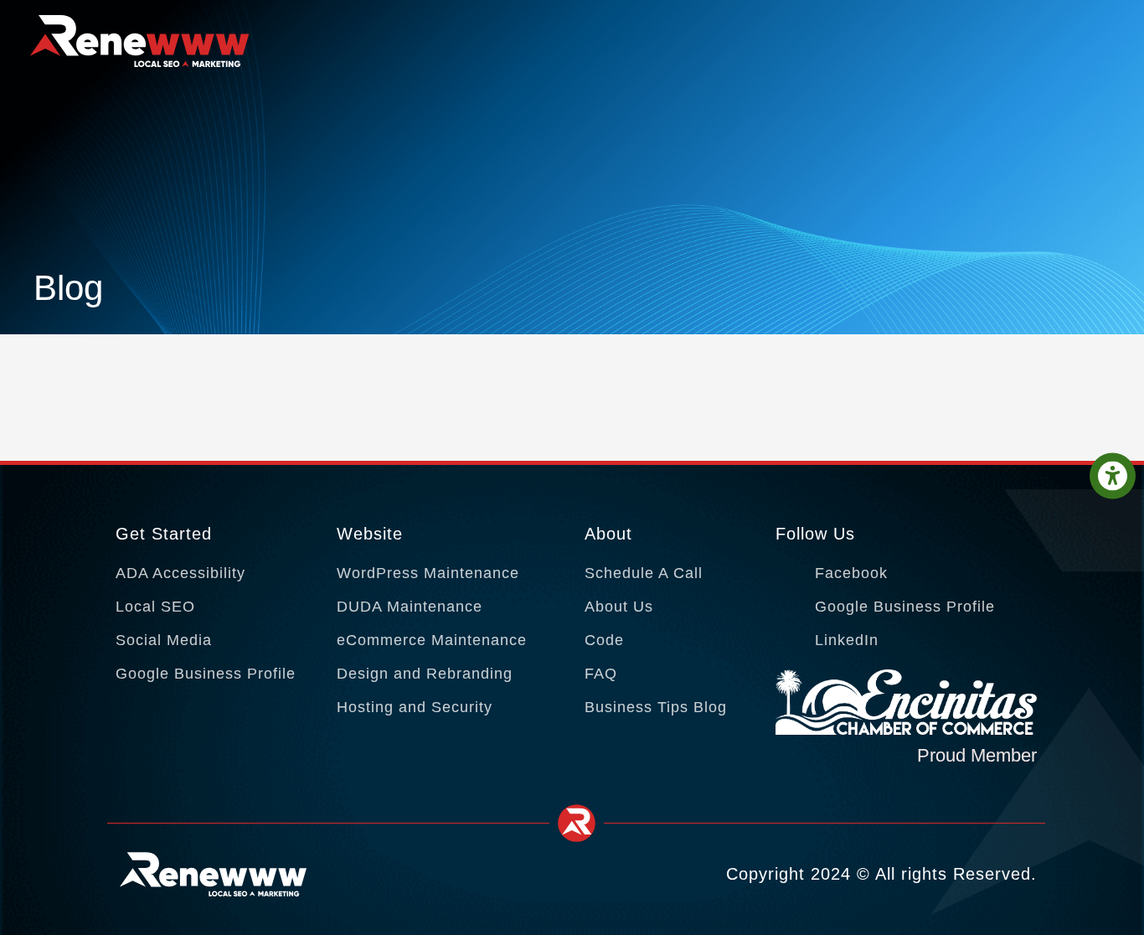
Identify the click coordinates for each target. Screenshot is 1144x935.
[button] (1113, 476)
